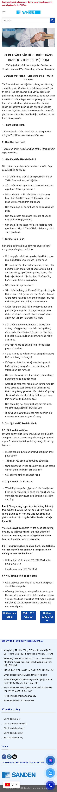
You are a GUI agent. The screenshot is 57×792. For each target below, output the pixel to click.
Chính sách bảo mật (13, 733)
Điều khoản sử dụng (13, 737)
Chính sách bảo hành (14, 728)
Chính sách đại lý (12, 719)
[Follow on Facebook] (4, 756)
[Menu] (4, 12)
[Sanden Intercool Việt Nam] (29, 12)
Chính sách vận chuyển (15, 723)
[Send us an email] (14, 756)
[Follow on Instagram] (9, 756)
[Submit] (52, 20)
